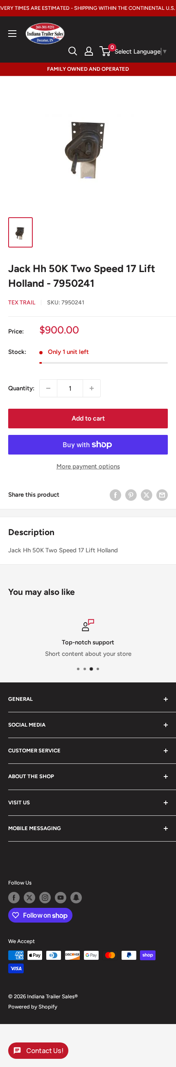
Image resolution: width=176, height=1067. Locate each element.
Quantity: (21, 388)
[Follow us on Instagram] (45, 897)
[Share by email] (162, 494)
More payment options (88, 466)
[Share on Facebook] (115, 494)
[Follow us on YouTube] (60, 897)
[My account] (89, 51)
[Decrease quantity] (48, 388)
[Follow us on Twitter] (29, 897)
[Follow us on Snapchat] (76, 897)
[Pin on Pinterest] (131, 494)
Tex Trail (21, 302)
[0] (105, 51)
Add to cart (88, 418)
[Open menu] (12, 33)
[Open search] (72, 51)
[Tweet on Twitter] (146, 494)
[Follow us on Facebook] (14, 897)
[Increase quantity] (91, 388)
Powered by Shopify (32, 1007)
